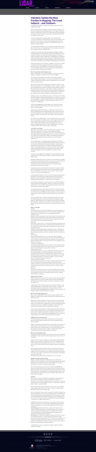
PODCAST (47, 7)
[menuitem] (27, 8)
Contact (37, 7)
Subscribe (68, 7)
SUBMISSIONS (57, 7)
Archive (27, 7)
